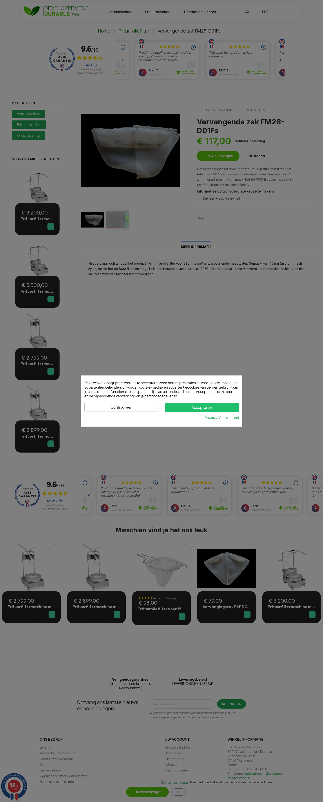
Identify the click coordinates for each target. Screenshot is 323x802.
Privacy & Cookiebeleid (222, 418)
